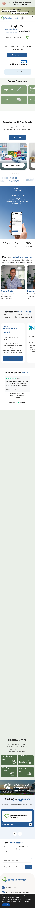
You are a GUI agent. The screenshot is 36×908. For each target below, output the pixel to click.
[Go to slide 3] (16, 173)
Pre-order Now (19, 5)
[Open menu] (31, 17)
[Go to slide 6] (22, 173)
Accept (6, 904)
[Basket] (27, 18)
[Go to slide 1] (12, 173)
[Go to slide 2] (14, 173)
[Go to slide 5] (20, 173)
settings (27, 901)
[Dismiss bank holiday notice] (32, 11)
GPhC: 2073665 (6, 298)
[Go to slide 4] (18, 173)
